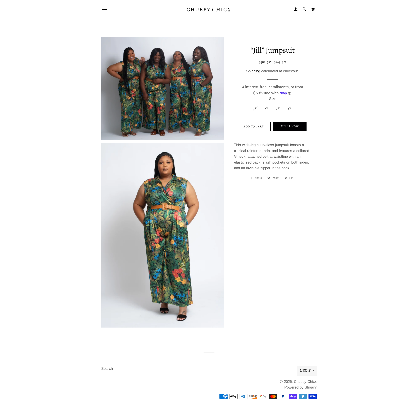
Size (272, 99)
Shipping (253, 71)
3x (278, 108)
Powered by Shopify (300, 387)
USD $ (305, 370)
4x (290, 108)
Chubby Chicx (209, 9)
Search (107, 369)
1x (255, 108)
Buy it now (289, 126)
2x (267, 108)
